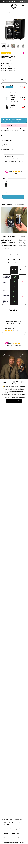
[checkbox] (14, 98)
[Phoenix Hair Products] (14, 6)
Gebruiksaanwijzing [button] (6, 140)
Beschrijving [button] (4, 136)
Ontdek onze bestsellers (13, 309)
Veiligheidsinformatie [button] (7, 149)
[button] (25, 6)
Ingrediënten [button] (4, 145)
